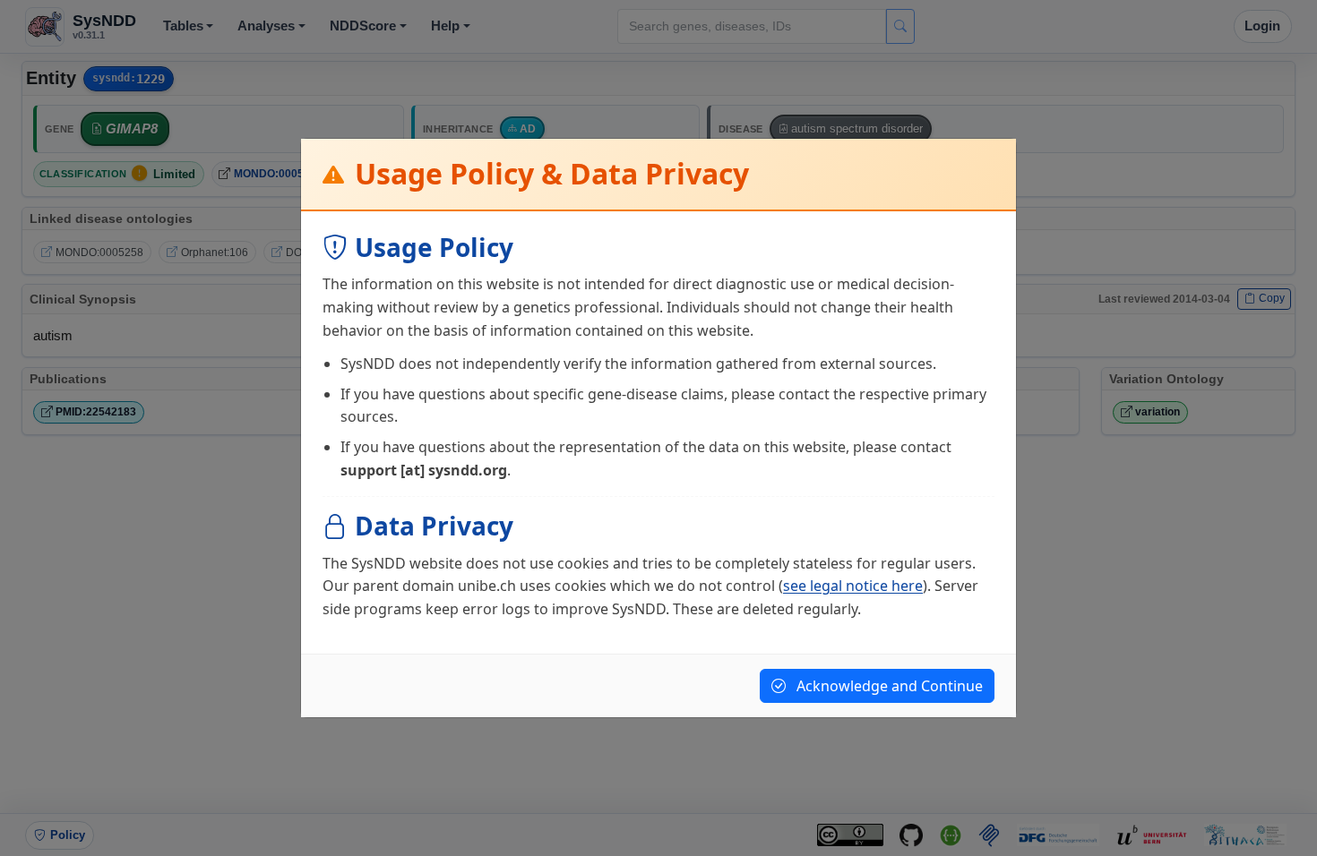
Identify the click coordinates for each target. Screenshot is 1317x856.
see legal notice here (853, 585)
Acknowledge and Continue (888, 686)
